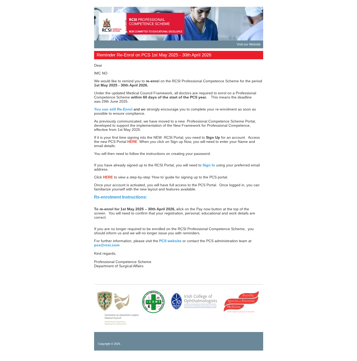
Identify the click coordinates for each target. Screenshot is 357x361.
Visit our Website (249, 44)
